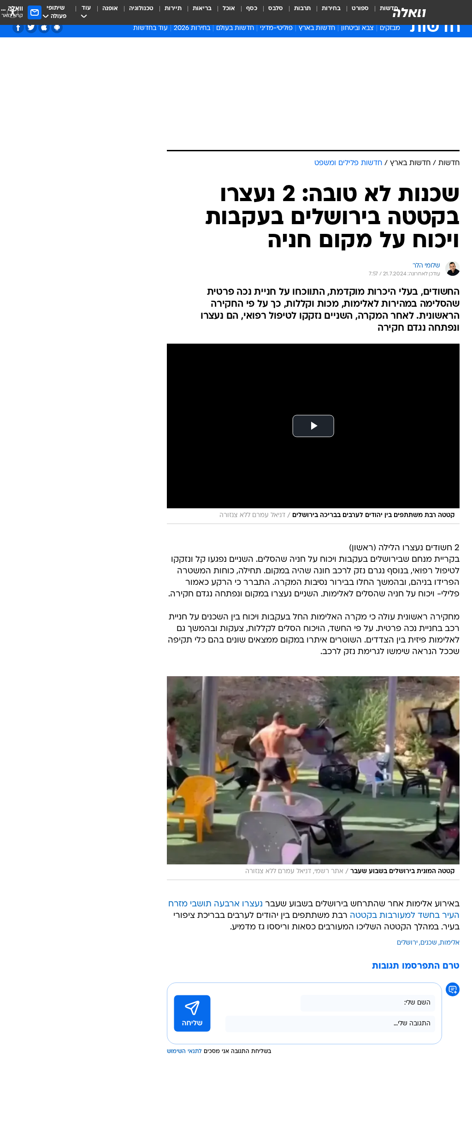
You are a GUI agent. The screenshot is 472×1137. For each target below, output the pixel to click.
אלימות (450, 943)
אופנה (110, 9)
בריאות (202, 9)
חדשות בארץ (317, 28)
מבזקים (390, 28)
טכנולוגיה (141, 9)
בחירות (331, 9)
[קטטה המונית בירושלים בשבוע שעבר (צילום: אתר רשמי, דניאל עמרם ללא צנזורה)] (313, 778)
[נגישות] (12, 12)
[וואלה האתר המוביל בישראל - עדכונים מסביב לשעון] (409, 12)
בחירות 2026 (192, 28)
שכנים (428, 943)
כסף (251, 9)
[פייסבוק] (18, 27)
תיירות (173, 9)
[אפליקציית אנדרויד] (57, 27)
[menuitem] (355, 12)
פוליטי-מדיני (276, 28)
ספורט (360, 9)
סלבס (275, 9)
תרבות (302, 9)
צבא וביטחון (357, 28)
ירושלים (407, 943)
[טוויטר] (31, 27)
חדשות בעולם (235, 28)
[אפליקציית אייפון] (44, 27)
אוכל (229, 9)
